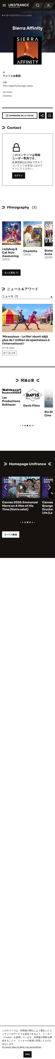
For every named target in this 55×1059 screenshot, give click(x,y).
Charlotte (30, 251)
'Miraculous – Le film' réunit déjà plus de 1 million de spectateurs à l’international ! (26, 340)
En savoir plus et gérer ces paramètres (21, 1047)
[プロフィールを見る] (48, 6)
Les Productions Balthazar (11, 401)
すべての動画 (10, 534)
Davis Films (31, 405)
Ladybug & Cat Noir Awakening (10, 252)
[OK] (27, 1054)
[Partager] (42, 115)
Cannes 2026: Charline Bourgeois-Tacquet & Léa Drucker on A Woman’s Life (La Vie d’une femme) (20, 508)
